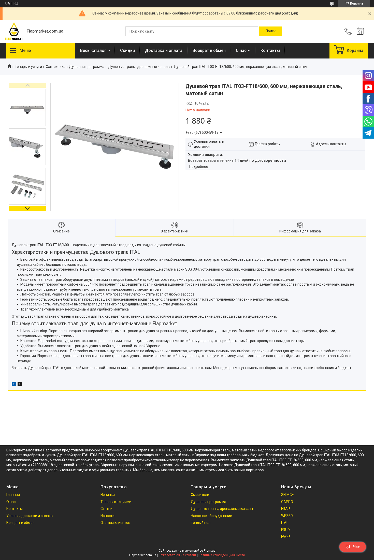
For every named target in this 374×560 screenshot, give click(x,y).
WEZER (287, 516)
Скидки (127, 50)
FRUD (285, 530)
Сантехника (55, 67)
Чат (356, 547)
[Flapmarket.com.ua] (14, 31)
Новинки (107, 495)
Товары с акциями (115, 502)
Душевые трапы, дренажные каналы (139, 67)
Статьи (106, 509)
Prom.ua (209, 550)
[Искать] (270, 31)
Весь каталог (93, 50)
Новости (107, 516)
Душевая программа (86, 67)
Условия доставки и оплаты (29, 516)
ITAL (284, 523)
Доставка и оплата (163, 50)
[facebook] (14, 385)
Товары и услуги (28, 67)
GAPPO (287, 502)
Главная (13, 495)
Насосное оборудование (211, 516)
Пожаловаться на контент (177, 555)
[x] (20, 385)
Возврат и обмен (209, 50)
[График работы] (360, 31)
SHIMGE (287, 495)
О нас (241, 50)
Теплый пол (200, 523)
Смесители (200, 495)
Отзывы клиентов (115, 523)
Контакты (270, 50)
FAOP (285, 537)
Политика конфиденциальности (221, 555)
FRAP (285, 509)
